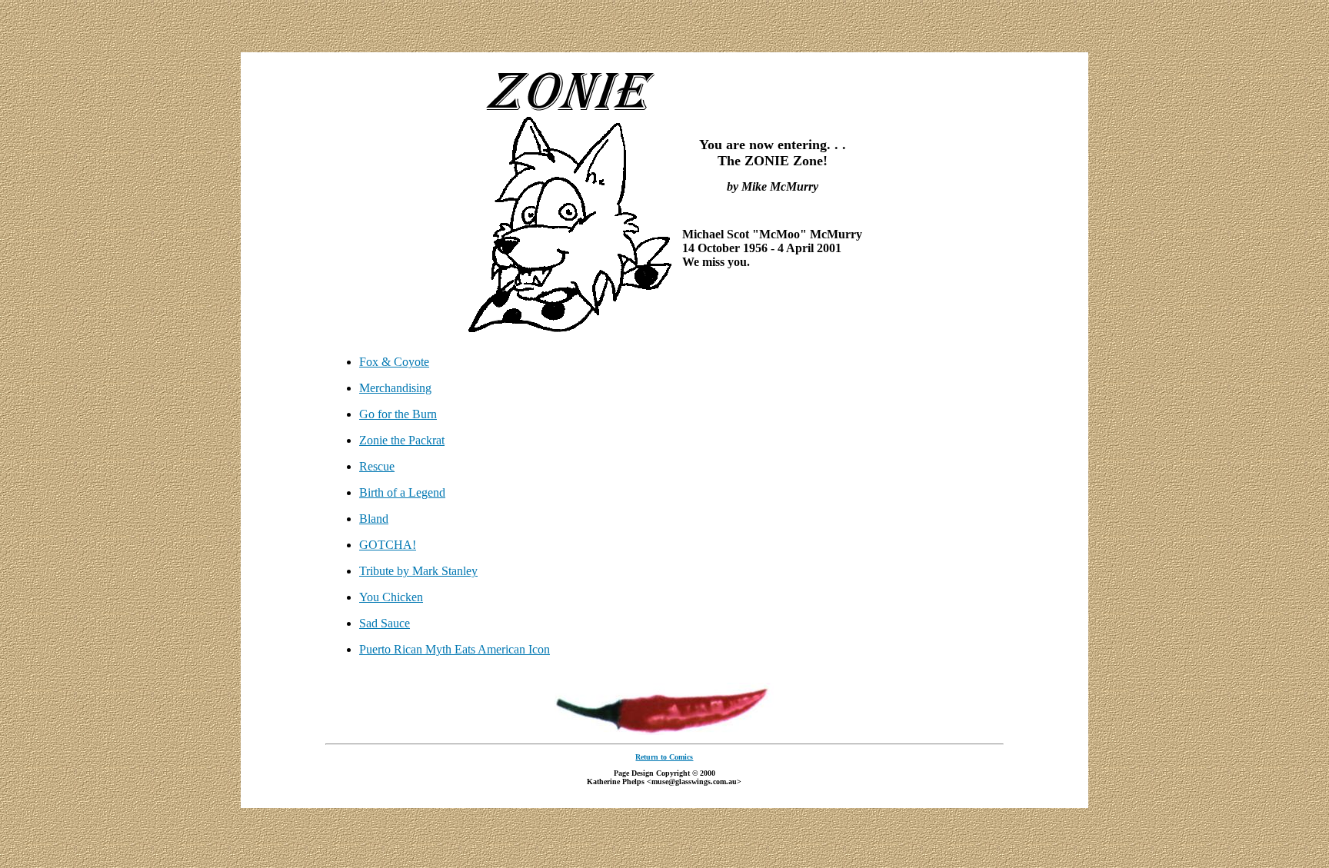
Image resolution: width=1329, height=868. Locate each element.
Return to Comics (664, 757)
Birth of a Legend (402, 492)
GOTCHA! (387, 544)
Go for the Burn (398, 414)
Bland (373, 518)
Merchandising (395, 387)
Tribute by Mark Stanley (418, 570)
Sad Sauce (384, 623)
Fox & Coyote (394, 361)
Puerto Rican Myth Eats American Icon (454, 649)
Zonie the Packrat (402, 440)
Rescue (377, 466)
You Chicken (391, 597)
